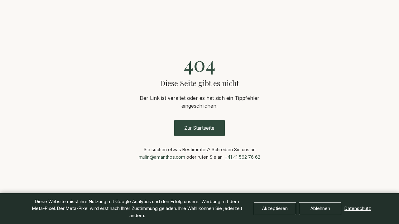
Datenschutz (357, 208)
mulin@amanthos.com (162, 157)
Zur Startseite (199, 128)
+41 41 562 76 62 (242, 157)
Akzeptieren (275, 208)
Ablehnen (320, 208)
